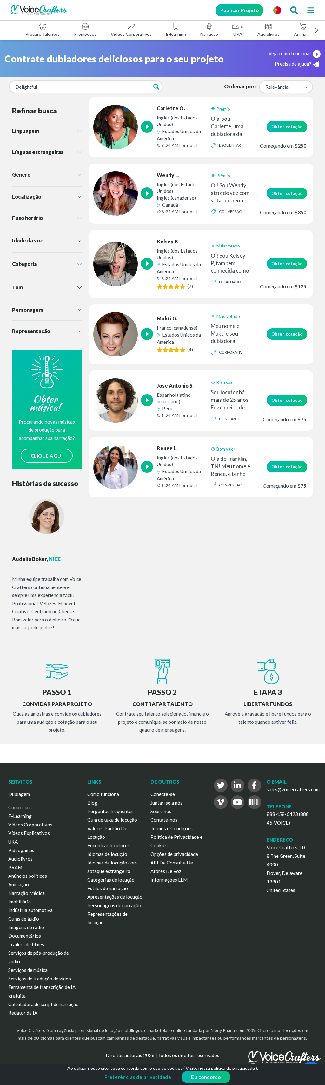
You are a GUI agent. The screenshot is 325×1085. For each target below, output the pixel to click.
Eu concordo (206, 1077)
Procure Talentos (42, 34)
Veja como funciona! (290, 53)
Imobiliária (19, 901)
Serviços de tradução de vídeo (39, 978)
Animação (303, 34)
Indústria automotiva (30, 910)
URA (237, 34)
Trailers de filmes (26, 944)
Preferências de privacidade (137, 1077)
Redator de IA (22, 1013)
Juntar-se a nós (166, 803)
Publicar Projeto (239, 10)
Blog (92, 803)
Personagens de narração (114, 905)
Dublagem (19, 794)
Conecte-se (162, 794)
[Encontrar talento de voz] (294, 10)
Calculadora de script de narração (43, 1004)
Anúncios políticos (27, 876)
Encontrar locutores (108, 845)
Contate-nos (163, 820)
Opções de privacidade (174, 854)
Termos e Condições (171, 828)
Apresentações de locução (115, 897)
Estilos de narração (107, 888)
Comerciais (20, 807)
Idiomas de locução (107, 854)
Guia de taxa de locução (112, 820)
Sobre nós (160, 811)
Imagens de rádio (26, 927)
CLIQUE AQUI (47, 456)
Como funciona (103, 794)
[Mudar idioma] (277, 10)
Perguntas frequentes (110, 811)
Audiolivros (268, 34)
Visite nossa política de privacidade (220, 1068)
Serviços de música (28, 970)
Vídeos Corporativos (131, 34)
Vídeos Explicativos (29, 833)
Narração (209, 34)
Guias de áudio (23, 918)
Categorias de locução (111, 880)
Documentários (24, 936)
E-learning (176, 34)
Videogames (21, 850)
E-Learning (20, 816)
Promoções (85, 34)
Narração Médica (26, 893)
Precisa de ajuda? (293, 64)
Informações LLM (169, 880)
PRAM (15, 867)
